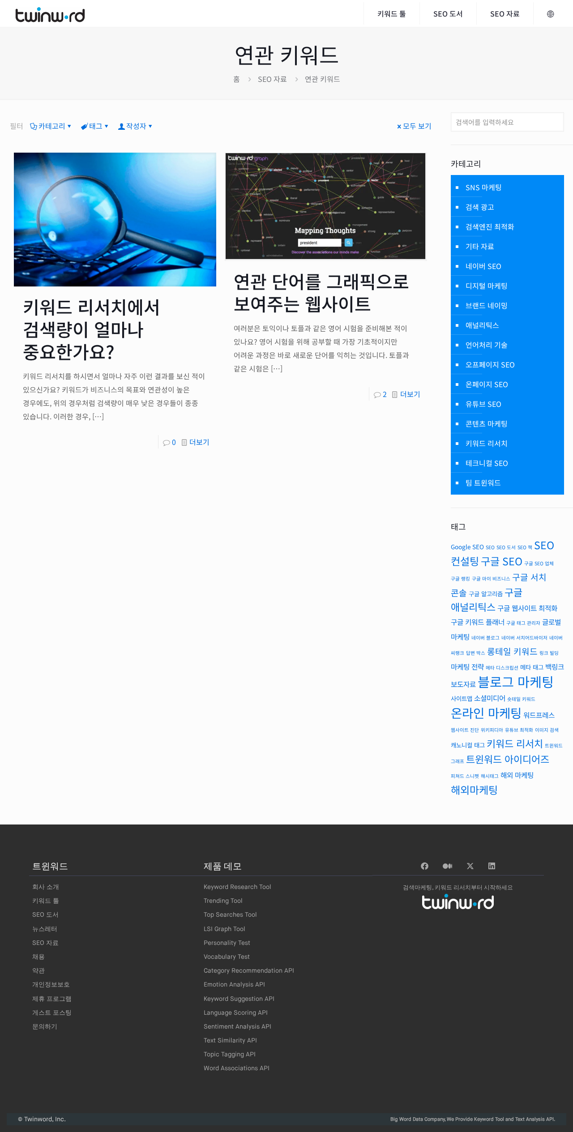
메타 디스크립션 (502, 667)
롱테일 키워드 (512, 651)
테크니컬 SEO (487, 462)
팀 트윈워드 (483, 482)
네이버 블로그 (485, 637)
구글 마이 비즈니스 (491, 578)
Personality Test (227, 943)
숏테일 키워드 (521, 699)
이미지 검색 (547, 729)
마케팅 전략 (467, 667)
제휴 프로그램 (52, 999)
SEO (490, 547)
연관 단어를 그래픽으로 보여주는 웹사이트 (321, 292)
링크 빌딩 (549, 652)
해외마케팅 (474, 789)
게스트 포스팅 (52, 1013)
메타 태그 (531, 666)
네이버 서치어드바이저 (524, 637)
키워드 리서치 (487, 443)
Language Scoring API (236, 1013)
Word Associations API (236, 1068)
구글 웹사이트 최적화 (527, 608)
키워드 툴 (45, 901)
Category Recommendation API (249, 971)
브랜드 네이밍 (487, 305)
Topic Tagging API (230, 1054)
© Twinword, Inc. (42, 1119)
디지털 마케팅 (487, 285)
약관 (38, 971)
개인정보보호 (51, 985)
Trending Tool (223, 901)
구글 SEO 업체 (539, 563)
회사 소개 (45, 887)
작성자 (136, 125)
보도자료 (463, 684)
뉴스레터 (44, 929)
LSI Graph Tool (224, 929)
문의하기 (44, 1027)
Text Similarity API (230, 1041)
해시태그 (490, 776)
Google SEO (467, 546)
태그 (96, 125)
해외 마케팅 (517, 775)
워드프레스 (539, 715)
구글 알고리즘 (486, 593)
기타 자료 (480, 246)
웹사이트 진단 (465, 729)
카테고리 (51, 125)
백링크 (554, 667)
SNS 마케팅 (484, 187)
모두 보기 (417, 125)
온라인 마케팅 (486, 713)
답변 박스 (475, 652)
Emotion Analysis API (234, 985)
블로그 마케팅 (516, 681)
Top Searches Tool (230, 915)
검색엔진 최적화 (490, 226)
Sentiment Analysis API (237, 1027)
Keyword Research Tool (237, 887)
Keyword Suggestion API (239, 999)
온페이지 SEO (487, 384)
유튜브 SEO (483, 403)
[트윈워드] (50, 13)
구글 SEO (501, 560)
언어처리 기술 (487, 344)
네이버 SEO (483, 266)
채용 (38, 957)
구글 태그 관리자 (523, 622)
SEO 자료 (272, 78)
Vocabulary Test (227, 957)
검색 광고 (480, 206)
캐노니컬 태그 (468, 744)
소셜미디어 (489, 698)
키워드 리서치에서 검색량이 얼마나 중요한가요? (91, 329)
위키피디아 (492, 729)
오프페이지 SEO (490, 364)
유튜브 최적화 (519, 729)
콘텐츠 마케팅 (487, 423)
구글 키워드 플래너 (478, 622)
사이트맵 (461, 698)
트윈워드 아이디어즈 (507, 759)
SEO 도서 (506, 547)
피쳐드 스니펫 (465, 776)
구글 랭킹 (460, 578)
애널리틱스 (482, 325)
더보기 (199, 441)
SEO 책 (524, 547)
